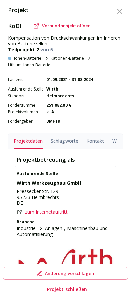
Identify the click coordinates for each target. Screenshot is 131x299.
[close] (119, 11)
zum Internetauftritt (46, 212)
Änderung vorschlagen (69, 273)
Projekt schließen (67, 289)
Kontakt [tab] (95, 141)
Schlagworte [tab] (64, 141)
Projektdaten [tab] (28, 141)
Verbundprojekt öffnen (66, 26)
